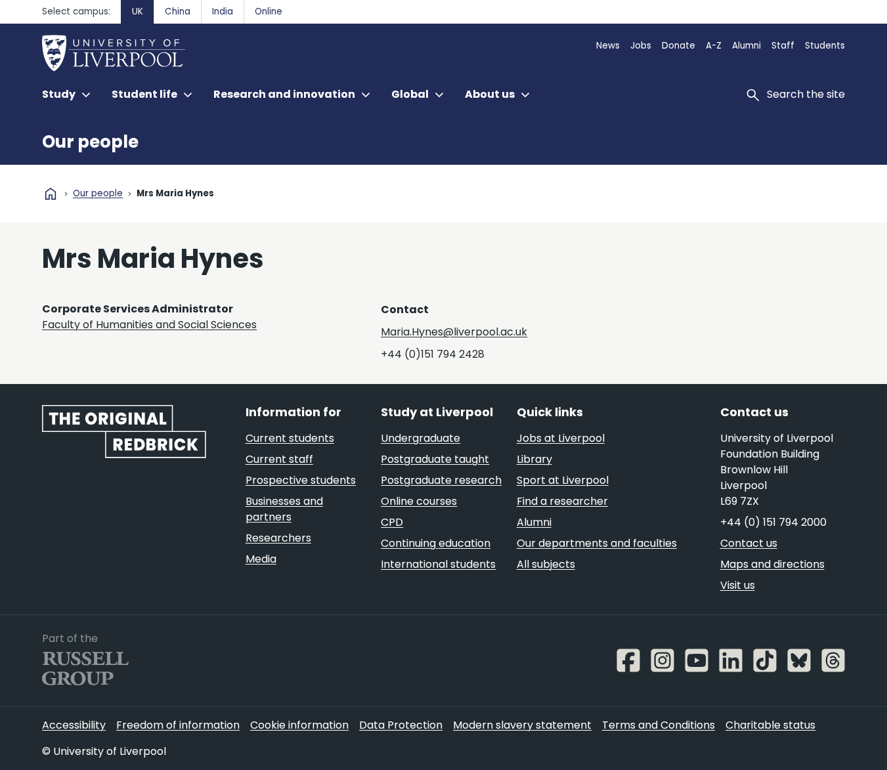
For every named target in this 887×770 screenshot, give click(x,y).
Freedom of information (178, 725)
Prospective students (301, 480)
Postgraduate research (441, 480)
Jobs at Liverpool (561, 438)
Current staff (279, 459)
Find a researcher (562, 501)
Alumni (746, 45)
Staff (782, 45)
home (50, 194)
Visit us (737, 585)
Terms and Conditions (658, 725)
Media (261, 559)
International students (438, 564)
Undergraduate (420, 438)
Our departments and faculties (597, 543)
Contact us (748, 543)
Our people (90, 142)
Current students (290, 438)
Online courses (419, 501)
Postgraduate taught (435, 459)
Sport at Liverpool (563, 480)
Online (268, 11)
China (177, 11)
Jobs (640, 45)
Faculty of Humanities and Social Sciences (149, 324)
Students (825, 45)
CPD (392, 522)
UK (137, 11)
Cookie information (299, 725)
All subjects (546, 564)
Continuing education (435, 543)
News (608, 45)
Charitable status (770, 725)
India (222, 11)
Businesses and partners (284, 509)
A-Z (714, 45)
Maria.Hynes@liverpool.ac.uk (454, 331)
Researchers (278, 537)
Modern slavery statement (522, 725)
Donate (678, 45)
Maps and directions (772, 564)
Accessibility (74, 725)
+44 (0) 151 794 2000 (773, 522)
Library (534, 459)
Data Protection (401, 725)
